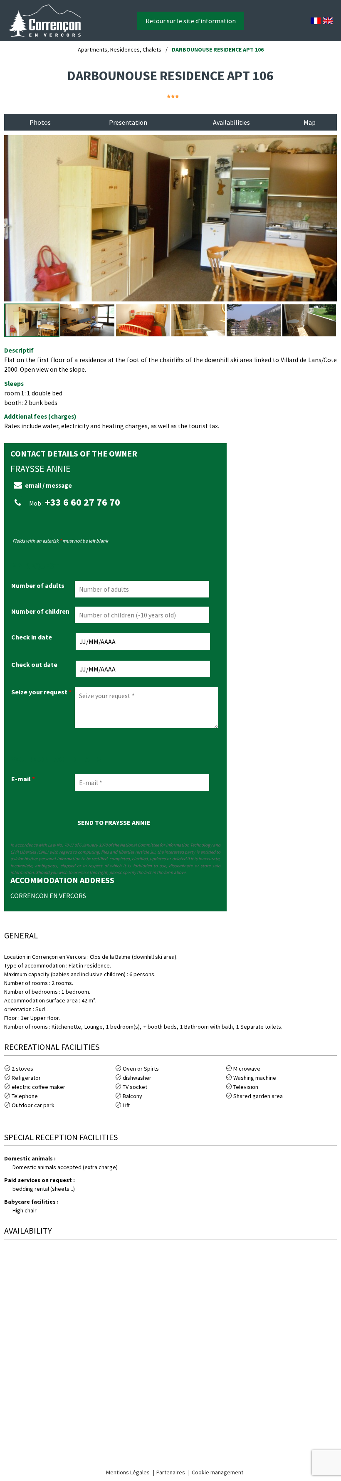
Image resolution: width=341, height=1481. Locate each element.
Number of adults (37, 585)
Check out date (34, 664)
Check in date (31, 637)
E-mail (23, 779)
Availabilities (231, 122)
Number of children (40, 611)
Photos (40, 122)
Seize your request (41, 692)
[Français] (316, 20)
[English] (328, 20)
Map (310, 122)
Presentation (128, 122)
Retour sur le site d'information (191, 21)
